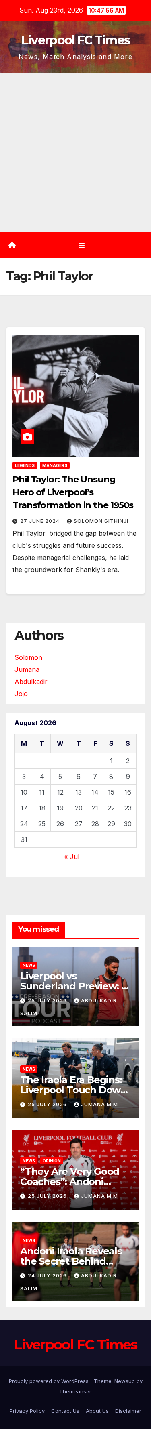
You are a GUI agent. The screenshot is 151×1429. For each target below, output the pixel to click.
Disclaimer (128, 1411)
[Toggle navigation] (81, 245)
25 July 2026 (48, 1001)
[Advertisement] (75, 152)
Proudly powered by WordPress (49, 1381)
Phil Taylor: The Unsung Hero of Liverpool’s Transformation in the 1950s (72, 492)
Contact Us (65, 1411)
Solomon (28, 657)
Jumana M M (99, 1104)
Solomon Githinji (101, 521)
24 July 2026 (48, 1276)
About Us (97, 1411)
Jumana (26, 669)
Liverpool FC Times (75, 40)
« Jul (71, 856)
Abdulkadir (31, 682)
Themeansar (75, 1391)
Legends (25, 465)
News (29, 965)
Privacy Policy (27, 1411)
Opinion (52, 1160)
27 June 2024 (40, 521)
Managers (54, 465)
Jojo (21, 694)
